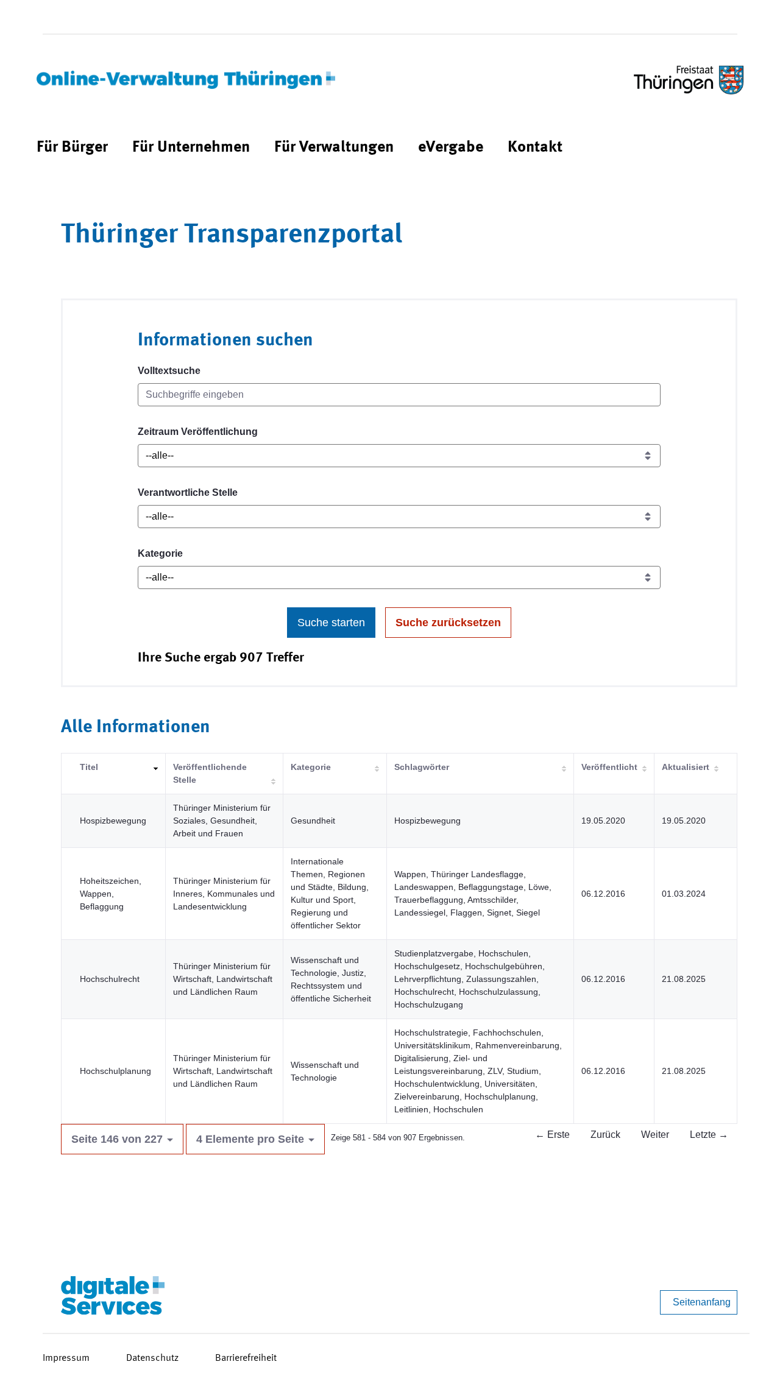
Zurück (605, 1134)
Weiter (655, 1134)
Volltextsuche (169, 370)
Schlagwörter (421, 767)
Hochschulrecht (110, 979)
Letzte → (709, 1134)
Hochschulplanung (115, 1071)
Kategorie (160, 553)
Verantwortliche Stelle (188, 492)
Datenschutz (152, 1358)
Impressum (66, 1358)
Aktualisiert (685, 767)
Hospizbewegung (113, 820)
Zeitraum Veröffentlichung (198, 431)
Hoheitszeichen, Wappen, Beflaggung (110, 893)
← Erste (552, 1134)
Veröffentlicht (609, 767)
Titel (89, 767)
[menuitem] (72, 148)
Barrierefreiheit (246, 1358)
